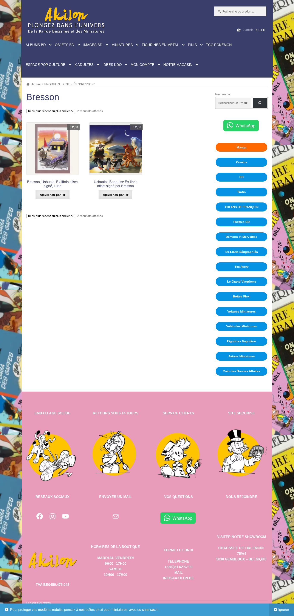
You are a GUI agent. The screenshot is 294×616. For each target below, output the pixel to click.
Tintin (241, 192)
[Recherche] (260, 103)
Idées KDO (112, 65)
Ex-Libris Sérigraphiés (241, 252)
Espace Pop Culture (45, 65)
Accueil (36, 84)
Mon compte (142, 65)
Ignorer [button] (283, 609)
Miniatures (122, 45)
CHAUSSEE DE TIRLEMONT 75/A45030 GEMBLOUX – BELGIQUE (241, 553)
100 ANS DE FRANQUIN (241, 207)
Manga (241, 147)
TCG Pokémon (219, 45)
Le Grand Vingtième (241, 281)
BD (241, 177)
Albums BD (36, 45)
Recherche (222, 94)
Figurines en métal (160, 45)
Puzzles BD (241, 222)
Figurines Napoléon (241, 341)
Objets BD (64, 45)
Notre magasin (177, 65)
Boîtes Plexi (241, 296)
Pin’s (192, 45)
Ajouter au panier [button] (52, 194)
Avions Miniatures (241, 356)
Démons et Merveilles (241, 236)
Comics (241, 162)
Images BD (92, 45)
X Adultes (84, 65)
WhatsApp (245, 125)
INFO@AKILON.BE (178, 578)
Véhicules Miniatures (241, 326)
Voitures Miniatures (241, 311)
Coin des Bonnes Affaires (241, 371)
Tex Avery (242, 266)
